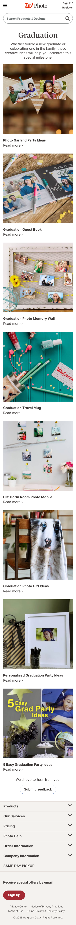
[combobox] (38, 18)
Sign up (14, 895)
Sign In (67, 3)
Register (67, 7)
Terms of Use (15, 911)
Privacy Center (18, 906)
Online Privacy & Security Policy (46, 911)
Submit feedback (38, 789)
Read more (11, 145)
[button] (5, 5)
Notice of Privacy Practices (47, 906)
